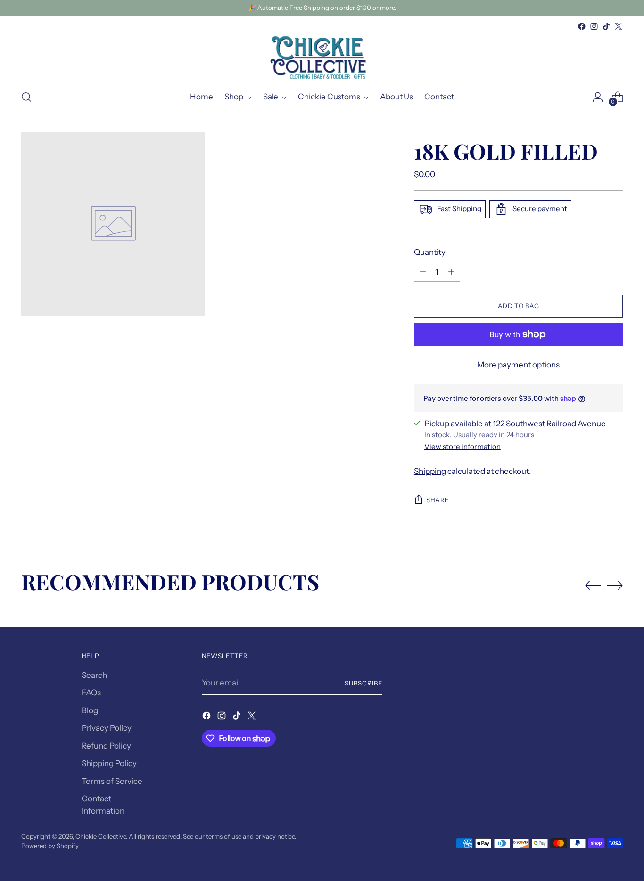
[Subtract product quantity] (422, 271)
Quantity (430, 252)
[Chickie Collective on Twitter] (618, 26)
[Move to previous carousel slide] (593, 586)
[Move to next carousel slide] (615, 585)
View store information (462, 446)
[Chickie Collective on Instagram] (594, 26)
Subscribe (363, 683)
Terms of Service (112, 781)
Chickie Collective (100, 836)
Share (437, 500)
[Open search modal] (26, 97)
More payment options (518, 364)
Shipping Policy (109, 763)
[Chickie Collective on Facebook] (582, 26)
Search (94, 675)
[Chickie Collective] (322, 57)
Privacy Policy (107, 728)
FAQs (91, 692)
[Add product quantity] (451, 271)
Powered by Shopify (50, 845)
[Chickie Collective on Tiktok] (606, 26)
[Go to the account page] (597, 97)
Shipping (430, 471)
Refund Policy (106, 745)
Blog (90, 710)
